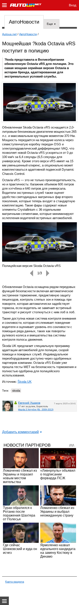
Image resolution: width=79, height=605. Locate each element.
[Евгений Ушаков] (8, 406)
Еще (51, 23)
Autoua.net (9, 34)
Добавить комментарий (20, 432)
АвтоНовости (24, 22)
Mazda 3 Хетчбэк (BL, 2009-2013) (36, 409)
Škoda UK (24, 381)
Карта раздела (14, 581)
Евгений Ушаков (29, 402)
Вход (72, 5)
